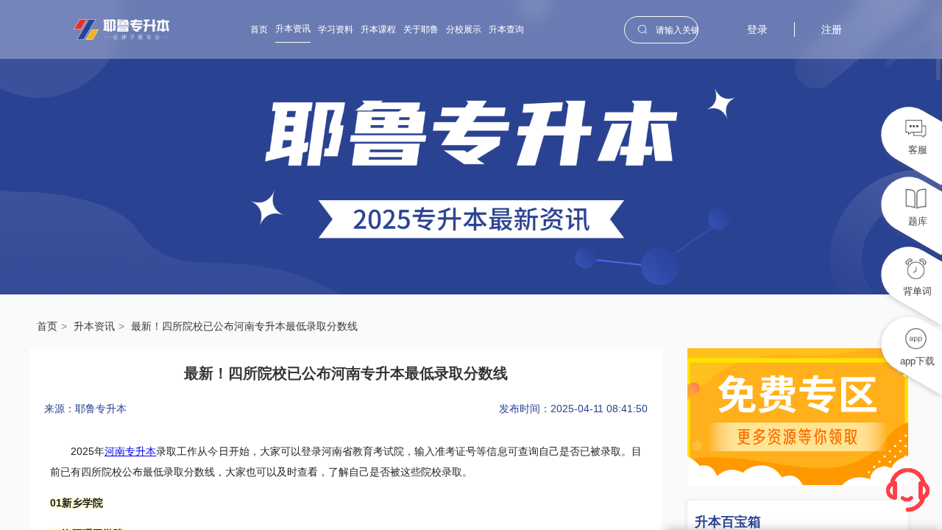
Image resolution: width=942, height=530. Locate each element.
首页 (259, 29)
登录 (757, 29)
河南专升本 (130, 451)
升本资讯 (293, 29)
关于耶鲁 (421, 29)
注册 (831, 29)
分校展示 (463, 29)
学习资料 (335, 29)
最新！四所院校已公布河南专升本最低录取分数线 (244, 326)
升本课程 (378, 29)
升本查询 (506, 29)
